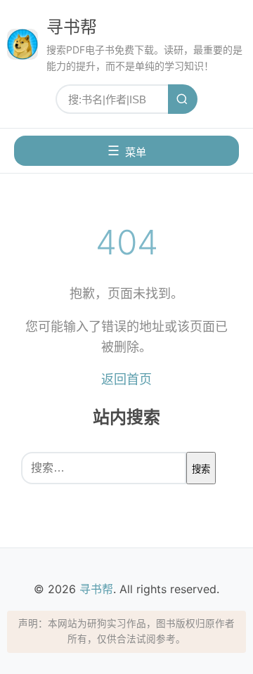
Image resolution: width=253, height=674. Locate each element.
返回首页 (126, 379)
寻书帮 (71, 27)
